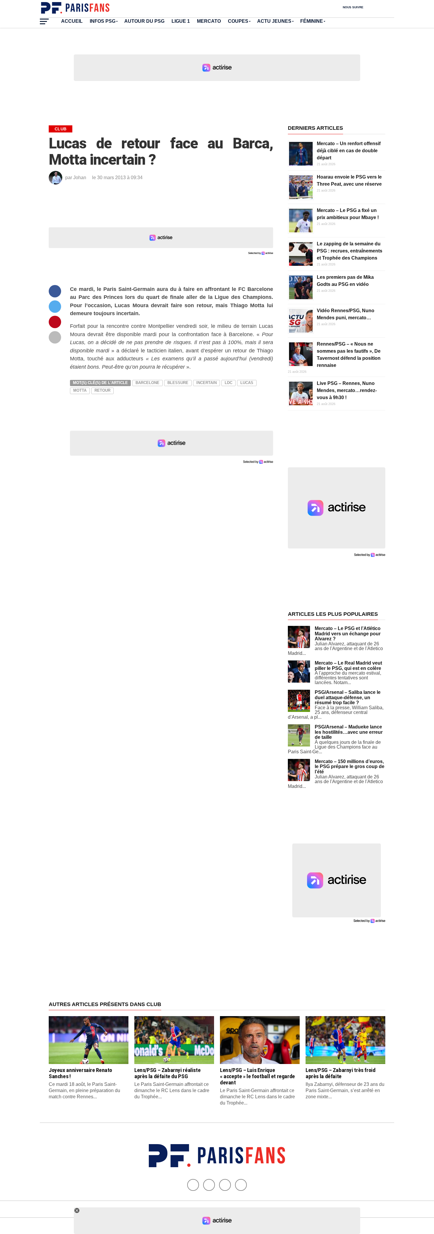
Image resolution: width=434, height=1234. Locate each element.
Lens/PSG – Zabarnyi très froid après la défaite (340, 1073)
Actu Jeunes (274, 21)
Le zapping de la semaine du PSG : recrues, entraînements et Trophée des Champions (349, 250)
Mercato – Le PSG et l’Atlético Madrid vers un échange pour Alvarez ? (348, 633)
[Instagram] (241, 1185)
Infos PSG (102, 21)
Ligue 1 (181, 21)
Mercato (209, 21)
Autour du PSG (144, 21)
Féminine (311, 21)
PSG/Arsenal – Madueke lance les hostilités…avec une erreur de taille (349, 732)
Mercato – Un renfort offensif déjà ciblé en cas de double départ (349, 150)
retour (102, 390)
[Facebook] (193, 1185)
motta (80, 390)
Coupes (238, 21)
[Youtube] (225, 1185)
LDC (228, 382)
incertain (206, 382)
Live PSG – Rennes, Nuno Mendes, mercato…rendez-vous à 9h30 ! (347, 390)
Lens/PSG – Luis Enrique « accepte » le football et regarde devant (257, 1076)
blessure (177, 382)
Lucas (246, 382)
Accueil (72, 21)
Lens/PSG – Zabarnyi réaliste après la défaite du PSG (167, 1073)
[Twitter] (209, 1185)
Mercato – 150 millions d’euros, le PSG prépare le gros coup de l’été (349, 766)
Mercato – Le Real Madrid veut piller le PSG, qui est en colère (348, 665)
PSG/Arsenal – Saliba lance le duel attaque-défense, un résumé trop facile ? (348, 697)
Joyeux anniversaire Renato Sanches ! (80, 1073)
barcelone (147, 382)
